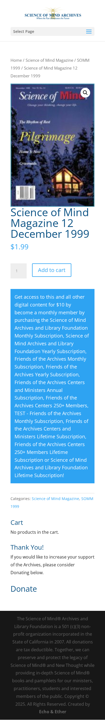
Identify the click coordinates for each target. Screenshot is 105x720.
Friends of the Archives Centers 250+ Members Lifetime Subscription (50, 452)
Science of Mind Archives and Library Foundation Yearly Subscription (52, 343)
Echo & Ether (52, 712)
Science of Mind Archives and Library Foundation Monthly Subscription (51, 328)
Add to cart (51, 270)
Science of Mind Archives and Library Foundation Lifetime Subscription (51, 468)
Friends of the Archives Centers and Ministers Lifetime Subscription (51, 429)
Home (16, 60)
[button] (85, 93)
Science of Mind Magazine (49, 60)
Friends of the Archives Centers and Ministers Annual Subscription (50, 390)
